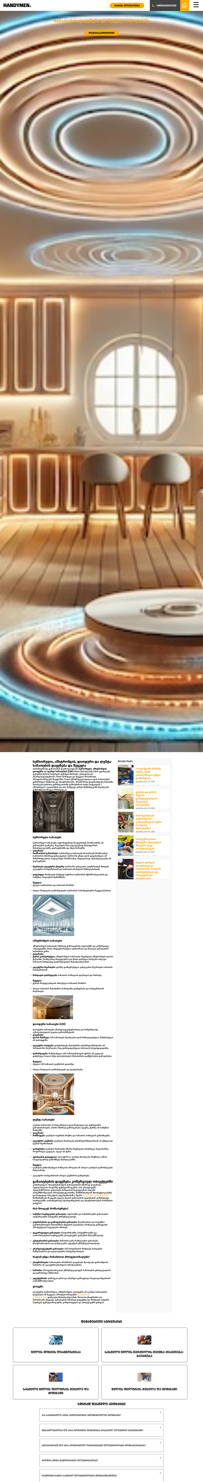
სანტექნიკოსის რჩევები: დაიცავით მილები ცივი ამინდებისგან (148, 843)
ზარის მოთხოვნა (127, 5)
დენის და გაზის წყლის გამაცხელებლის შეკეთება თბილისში (147, 798)
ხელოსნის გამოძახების (96, 1195)
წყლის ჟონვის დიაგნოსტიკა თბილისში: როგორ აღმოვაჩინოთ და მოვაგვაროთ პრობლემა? (148, 870)
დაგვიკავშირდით (101, 33)
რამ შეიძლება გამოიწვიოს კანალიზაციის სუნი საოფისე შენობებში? (149, 822)
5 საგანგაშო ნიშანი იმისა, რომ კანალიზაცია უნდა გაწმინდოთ (148, 773)
